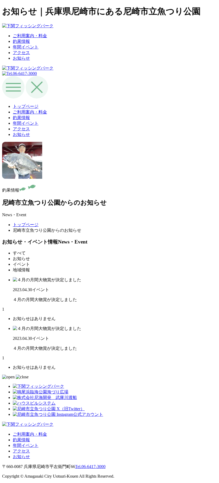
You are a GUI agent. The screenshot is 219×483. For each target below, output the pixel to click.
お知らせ (21, 58)
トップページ (25, 106)
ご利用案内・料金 (30, 35)
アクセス (21, 52)
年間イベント (25, 47)
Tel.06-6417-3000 (90, 466)
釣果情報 (21, 41)
